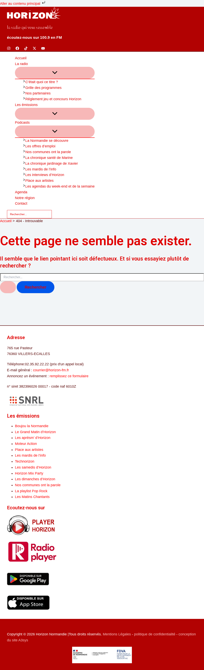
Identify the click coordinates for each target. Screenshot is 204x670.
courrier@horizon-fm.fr (51, 370)
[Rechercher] (49, 214)
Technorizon (24, 461)
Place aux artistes (29, 450)
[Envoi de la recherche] (8, 287)
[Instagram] (9, 49)
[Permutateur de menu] (55, 73)
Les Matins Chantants (32, 497)
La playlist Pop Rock (31, 491)
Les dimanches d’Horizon (35, 479)
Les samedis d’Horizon (33, 467)
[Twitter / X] (34, 49)
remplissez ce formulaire (69, 376)
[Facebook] (17, 49)
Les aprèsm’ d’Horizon (32, 438)
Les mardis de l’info (30, 455)
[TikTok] (26, 49)
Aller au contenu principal (20, 4)
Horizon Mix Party (29, 473)
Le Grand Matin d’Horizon (35, 432)
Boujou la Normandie (31, 426)
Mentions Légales (117, 634)
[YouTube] (43, 49)
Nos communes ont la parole (38, 485)
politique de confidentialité (154, 634)
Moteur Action (26, 444)
